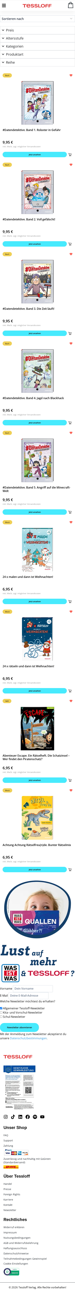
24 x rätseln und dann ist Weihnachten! (28, 666)
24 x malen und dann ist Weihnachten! (28, 577)
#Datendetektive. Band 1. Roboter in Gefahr (32, 130)
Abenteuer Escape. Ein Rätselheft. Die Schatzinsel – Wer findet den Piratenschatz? (36, 757)
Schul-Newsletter (14, 1017)
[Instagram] (5, 1117)
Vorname (6, 988)
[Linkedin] (20, 1117)
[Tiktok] (13, 1117)
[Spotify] (35, 1117)
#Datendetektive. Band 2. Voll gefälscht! (29, 219)
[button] (70, 154)
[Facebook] (27, 1117)
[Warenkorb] (70, 5)
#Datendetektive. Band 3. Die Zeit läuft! (28, 309)
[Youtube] (42, 1117)
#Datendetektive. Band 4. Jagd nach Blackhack (33, 398)
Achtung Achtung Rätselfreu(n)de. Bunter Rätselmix (37, 845)
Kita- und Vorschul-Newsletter (22, 1012)
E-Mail (4, 995)
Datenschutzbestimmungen (28, 1038)
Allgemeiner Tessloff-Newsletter (24, 1008)
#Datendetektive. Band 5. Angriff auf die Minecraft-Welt (36, 489)
